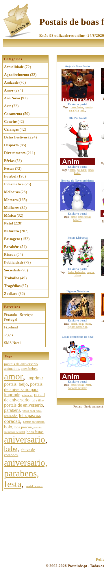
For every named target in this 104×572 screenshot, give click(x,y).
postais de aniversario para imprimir (23, 389)
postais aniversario (33, 421)
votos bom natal (32, 410)
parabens (12, 410)
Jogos (8, 335)
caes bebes (29, 368)
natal (72, 169)
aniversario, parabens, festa (25, 473)
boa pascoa (23, 427)
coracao (12, 421)
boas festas (35, 432)
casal (88, 384)
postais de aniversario (23, 405)
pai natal (82, 169)
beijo (23, 384)
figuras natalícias (77, 326)
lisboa (77, 275)
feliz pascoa (29, 415)
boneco (77, 220)
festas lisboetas (76, 272)
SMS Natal (12, 343)
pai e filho (38, 400)
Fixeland (11, 327)
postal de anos (34, 486)
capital (90, 272)
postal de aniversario (24, 397)
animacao (27, 395)
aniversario (24, 439)
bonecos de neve (77, 388)
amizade (10, 416)
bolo (8, 426)
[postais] (17, 36)
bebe (10, 448)
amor (13, 376)
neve (74, 216)
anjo (82, 110)
